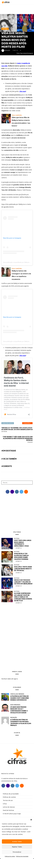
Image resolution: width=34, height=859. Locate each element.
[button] (31, 820)
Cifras (5, 804)
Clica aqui (22, 91)
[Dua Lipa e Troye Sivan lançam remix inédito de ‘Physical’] (7, 570)
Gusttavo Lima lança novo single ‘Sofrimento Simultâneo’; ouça (22, 543)
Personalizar (17, 852)
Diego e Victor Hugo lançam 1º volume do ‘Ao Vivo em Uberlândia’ (23, 582)
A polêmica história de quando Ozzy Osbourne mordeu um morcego (19, 698)
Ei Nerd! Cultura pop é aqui (12, 813)
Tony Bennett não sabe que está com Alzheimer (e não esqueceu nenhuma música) (18, 439)
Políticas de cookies (10, 856)
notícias (5, 28)
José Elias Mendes (17, 694)
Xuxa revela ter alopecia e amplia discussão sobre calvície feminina (21, 556)
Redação (7, 50)
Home (3, 16)
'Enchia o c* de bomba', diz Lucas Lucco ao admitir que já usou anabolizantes (17, 429)
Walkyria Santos (8, 423)
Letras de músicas (9, 807)
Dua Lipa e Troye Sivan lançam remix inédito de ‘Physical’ (23, 568)
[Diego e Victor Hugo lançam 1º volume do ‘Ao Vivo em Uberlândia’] (7, 583)
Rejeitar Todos (17, 847)
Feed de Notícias (8, 810)
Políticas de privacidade (22, 856)
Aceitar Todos (17, 841)
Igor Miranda (15, 705)
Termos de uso (8, 800)
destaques (10, 16)
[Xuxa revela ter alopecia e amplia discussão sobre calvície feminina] (7, 556)
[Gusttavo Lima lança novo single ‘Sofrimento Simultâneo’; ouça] (7, 543)
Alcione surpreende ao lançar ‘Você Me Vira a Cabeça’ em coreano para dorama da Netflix (23, 597)
